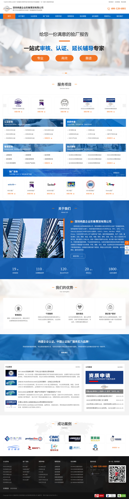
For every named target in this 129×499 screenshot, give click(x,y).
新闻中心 (107, 16)
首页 (9, 16)
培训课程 (83, 16)
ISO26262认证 (29, 138)
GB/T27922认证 (112, 134)
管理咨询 (70, 16)
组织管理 (47, 155)
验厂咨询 (46, 16)
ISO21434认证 (10, 130)
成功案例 (95, 16)
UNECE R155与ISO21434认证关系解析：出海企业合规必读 (39, 382)
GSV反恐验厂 (27, 477)
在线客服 (117, 2)
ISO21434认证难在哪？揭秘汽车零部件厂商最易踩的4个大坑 (39, 392)
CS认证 (109, 130)
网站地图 (123, 2)
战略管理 (9, 155)
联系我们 (111, 2)
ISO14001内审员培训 (94, 159)
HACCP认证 (73, 138)
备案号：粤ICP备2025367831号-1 (47, 495)
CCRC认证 (91, 134)
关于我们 (21, 16)
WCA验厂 (25, 474)
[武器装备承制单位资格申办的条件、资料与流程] (104, 372)
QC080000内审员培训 (76, 163)
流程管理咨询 (48, 159)
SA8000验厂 (26, 469)
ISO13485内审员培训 (113, 155)
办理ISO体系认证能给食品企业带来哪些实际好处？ (36, 402)
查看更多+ (116, 173)
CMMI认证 (91, 130)
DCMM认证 (72, 130)
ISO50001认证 (29, 130)
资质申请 (58, 16)
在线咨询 (96, 473)
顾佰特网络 (13, 488)
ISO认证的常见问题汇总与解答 (97, 400)
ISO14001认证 (49, 130)
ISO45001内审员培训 (113, 159)
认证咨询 (34, 16)
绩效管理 (9, 159)
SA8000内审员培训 (94, 163)
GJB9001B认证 (73, 134)
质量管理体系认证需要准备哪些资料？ (99, 396)
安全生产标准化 (30, 163)
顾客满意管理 (29, 159)
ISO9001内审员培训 (75, 155)
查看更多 (47, 138)
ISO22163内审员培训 (75, 159)
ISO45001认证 (10, 138)
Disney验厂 (26, 479)
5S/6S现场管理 (11, 163)
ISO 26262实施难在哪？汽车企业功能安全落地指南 (36, 371)
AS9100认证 (29, 134)
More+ (78, 367)
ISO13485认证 (10, 134)
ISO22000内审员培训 (94, 155)
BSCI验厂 (25, 466)
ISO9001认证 (48, 134)
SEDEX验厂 (26, 472)
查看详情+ (76, 256)
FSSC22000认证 (93, 138)
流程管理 (28, 155)
